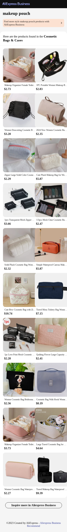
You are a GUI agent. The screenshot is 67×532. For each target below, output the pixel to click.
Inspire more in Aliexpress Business (33, 505)
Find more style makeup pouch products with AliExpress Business (26, 23)
